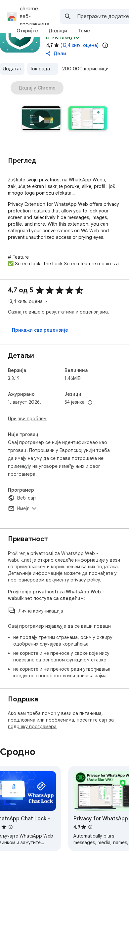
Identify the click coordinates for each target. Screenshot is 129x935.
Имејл (23, 508)
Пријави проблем (27, 419)
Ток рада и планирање (44, 69)
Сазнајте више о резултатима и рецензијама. (58, 312)
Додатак (12, 69)
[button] (41, 119)
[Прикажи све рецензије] (40, 330)
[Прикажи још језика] (90, 403)
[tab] (27, 31)
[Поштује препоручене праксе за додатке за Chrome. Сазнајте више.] (48, 37)
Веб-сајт (26, 498)
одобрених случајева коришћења (51, 644)
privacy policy (85, 580)
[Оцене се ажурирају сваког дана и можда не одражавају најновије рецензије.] (105, 45)
